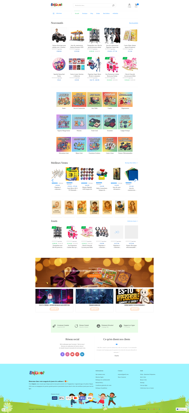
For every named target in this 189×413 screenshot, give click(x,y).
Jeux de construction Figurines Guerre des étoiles (112, 47)
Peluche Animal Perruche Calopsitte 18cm (131, 189)
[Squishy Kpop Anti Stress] (59, 64)
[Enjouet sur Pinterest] (77, 354)
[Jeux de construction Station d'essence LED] (77, 35)
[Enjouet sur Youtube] (72, 354)
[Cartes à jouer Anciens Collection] (77, 64)
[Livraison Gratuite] (54, 326)
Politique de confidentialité (103, 380)
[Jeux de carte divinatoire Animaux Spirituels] (102, 174)
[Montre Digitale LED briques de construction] (72, 174)
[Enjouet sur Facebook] (62, 354)
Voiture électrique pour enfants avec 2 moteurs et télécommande (59, 47)
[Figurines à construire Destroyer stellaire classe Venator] (116, 232)
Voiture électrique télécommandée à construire (131, 247)
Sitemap (142, 382)
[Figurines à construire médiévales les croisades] (102, 232)
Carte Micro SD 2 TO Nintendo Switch (57, 190)
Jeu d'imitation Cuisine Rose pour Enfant (72, 247)
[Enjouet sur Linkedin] (82, 354)
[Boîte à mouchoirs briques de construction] (87, 174)
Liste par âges (143, 385)
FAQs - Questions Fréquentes (147, 374)
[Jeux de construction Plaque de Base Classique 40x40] (116, 174)
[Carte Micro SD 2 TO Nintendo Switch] (57, 174)
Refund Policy (99, 382)
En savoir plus (94, 275)
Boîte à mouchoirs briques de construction (87, 190)
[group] (59, 49)
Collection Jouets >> (132, 221)
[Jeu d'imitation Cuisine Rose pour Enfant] (112, 64)
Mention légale (100, 377)
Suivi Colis (143, 377)
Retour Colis (143, 380)
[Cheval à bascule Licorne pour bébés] (130, 64)
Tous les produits (133, 23)
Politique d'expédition (101, 388)
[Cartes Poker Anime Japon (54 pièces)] (130, 35)
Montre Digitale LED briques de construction (72, 189)
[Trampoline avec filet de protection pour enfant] (94, 35)
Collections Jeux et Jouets (147, 388)
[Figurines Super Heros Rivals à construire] (94, 64)
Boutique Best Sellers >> (131, 163)
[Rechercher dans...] (113, 5)
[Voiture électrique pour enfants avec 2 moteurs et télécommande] (59, 35)
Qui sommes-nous (100, 374)
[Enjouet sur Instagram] (67, 354)
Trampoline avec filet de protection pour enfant (57, 247)
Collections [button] (59, 13)
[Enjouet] (56, 207)
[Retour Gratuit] (76, 326)
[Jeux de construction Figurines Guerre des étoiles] (112, 35)
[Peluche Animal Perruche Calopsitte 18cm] (131, 174)
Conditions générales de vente (103, 385)
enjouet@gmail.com (123, 374)
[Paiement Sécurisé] (98, 326)
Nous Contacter (122, 377)
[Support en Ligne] (120, 326)
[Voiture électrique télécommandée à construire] (131, 232)
